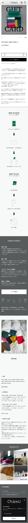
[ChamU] (14, 2)
